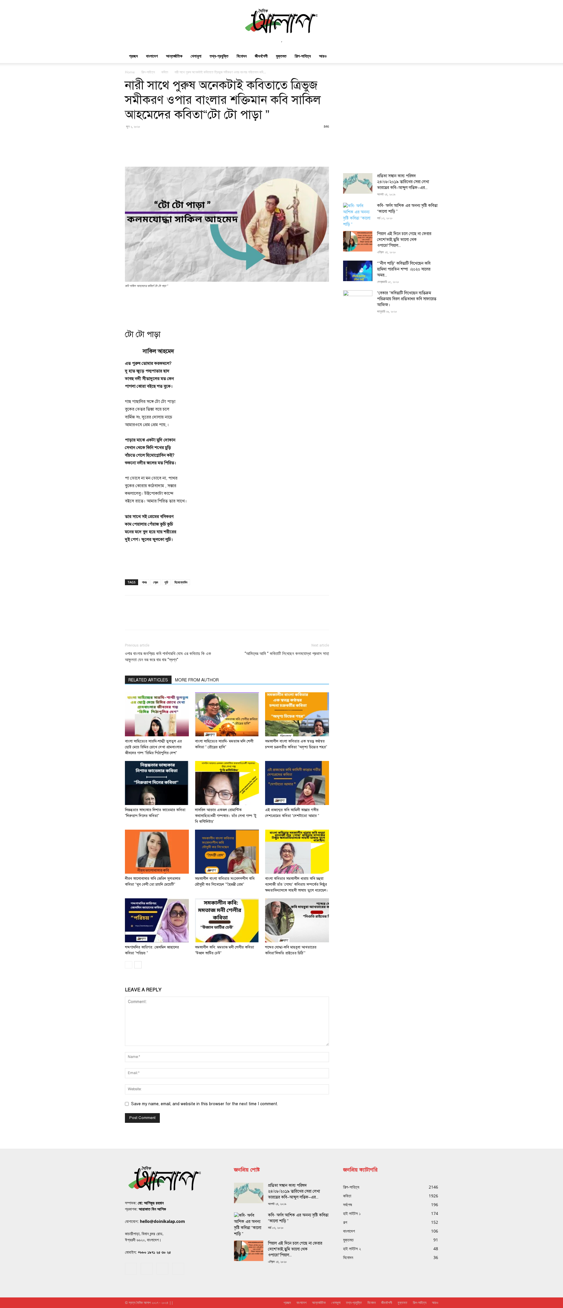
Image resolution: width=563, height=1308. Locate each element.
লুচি (166, 582)
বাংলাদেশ (152, 56)
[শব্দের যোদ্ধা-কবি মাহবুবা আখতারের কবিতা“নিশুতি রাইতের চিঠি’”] (297, 920)
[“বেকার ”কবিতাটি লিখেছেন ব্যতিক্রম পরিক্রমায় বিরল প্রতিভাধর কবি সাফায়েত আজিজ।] (357, 300)
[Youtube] (178, 1269)
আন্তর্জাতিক (174, 56)
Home (130, 72)
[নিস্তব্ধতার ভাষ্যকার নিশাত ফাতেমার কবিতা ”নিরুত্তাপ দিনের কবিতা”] (157, 783)
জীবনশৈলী (261, 56)
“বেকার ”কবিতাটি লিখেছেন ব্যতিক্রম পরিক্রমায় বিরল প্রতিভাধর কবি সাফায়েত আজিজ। (406, 299)
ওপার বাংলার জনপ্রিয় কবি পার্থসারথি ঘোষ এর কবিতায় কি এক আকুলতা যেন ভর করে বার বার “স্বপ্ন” (168, 656)
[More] (475, 150)
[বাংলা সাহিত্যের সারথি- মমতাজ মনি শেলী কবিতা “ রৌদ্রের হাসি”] (227, 714)
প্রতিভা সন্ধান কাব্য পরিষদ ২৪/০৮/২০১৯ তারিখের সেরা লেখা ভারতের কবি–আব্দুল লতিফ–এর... (403, 181)
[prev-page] (128, 964)
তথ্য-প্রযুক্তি (219, 56)
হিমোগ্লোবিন (180, 582)
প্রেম (155, 582)
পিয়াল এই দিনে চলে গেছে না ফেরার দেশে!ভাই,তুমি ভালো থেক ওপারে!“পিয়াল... (404, 239)
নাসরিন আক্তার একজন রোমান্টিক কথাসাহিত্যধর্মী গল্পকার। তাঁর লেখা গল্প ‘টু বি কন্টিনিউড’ (225, 816)
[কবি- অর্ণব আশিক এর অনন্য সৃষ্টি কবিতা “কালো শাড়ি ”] (357, 215)
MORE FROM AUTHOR (197, 680)
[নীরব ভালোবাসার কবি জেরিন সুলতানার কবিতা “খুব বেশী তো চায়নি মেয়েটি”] (157, 852)
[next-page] (138, 964)
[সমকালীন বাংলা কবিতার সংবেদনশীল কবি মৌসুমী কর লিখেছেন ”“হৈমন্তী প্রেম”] (227, 852)
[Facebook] (131, 1269)
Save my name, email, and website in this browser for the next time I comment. (204, 1103)
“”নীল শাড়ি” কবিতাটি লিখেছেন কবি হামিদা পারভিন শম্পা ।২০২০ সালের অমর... (403, 269)
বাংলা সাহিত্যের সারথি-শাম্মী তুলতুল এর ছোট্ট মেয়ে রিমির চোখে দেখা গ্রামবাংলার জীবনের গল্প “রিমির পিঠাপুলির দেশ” (153, 747)
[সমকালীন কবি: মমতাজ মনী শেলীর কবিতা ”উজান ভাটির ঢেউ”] (227, 920)
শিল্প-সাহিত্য (303, 56)
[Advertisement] (227, 305)
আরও (323, 56)
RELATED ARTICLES (148, 680)
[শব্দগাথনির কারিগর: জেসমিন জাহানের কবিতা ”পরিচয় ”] (157, 920)
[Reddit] (146, 1269)
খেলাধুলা (196, 56)
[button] (431, 56)
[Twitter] (162, 1269)
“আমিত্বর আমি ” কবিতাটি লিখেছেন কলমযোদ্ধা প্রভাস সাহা (287, 653)
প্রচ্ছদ (133, 56)
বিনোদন (242, 56)
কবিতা (164, 72)
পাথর (144, 582)
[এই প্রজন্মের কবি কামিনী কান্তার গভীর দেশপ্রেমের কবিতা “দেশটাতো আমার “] (297, 783)
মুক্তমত (281, 56)
